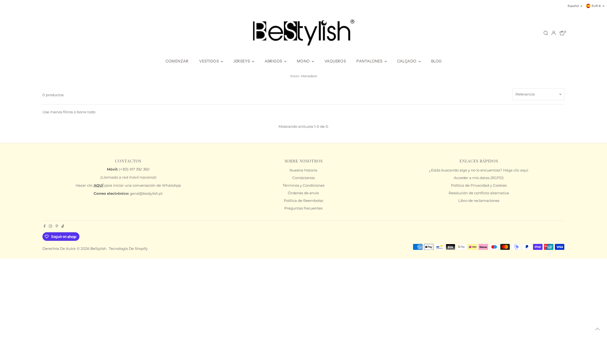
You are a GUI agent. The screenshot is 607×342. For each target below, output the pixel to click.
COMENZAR (177, 61)
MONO (304, 61)
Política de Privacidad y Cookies (479, 185)
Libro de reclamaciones (478, 200)
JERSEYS (242, 61)
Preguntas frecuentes (303, 208)
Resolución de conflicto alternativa (479, 193)
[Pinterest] (56, 226)
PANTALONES (369, 61)
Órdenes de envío (303, 193)
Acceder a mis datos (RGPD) (479, 178)
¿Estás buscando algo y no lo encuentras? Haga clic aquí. (479, 170)
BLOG (436, 61)
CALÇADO (407, 61)
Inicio (294, 76)
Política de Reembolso (303, 200)
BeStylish (98, 248)
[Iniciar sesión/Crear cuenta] (554, 33)
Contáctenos (303, 178)
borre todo (86, 112)
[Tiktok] (62, 226)
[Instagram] (50, 226)
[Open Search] (546, 33)
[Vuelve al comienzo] (597, 329)
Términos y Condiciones (303, 185)
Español (573, 6)
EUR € (596, 6)
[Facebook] (44, 226)
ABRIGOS (274, 61)
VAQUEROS (335, 61)
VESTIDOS (209, 61)
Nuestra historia (303, 170)
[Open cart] (562, 33)
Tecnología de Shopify (128, 248)
